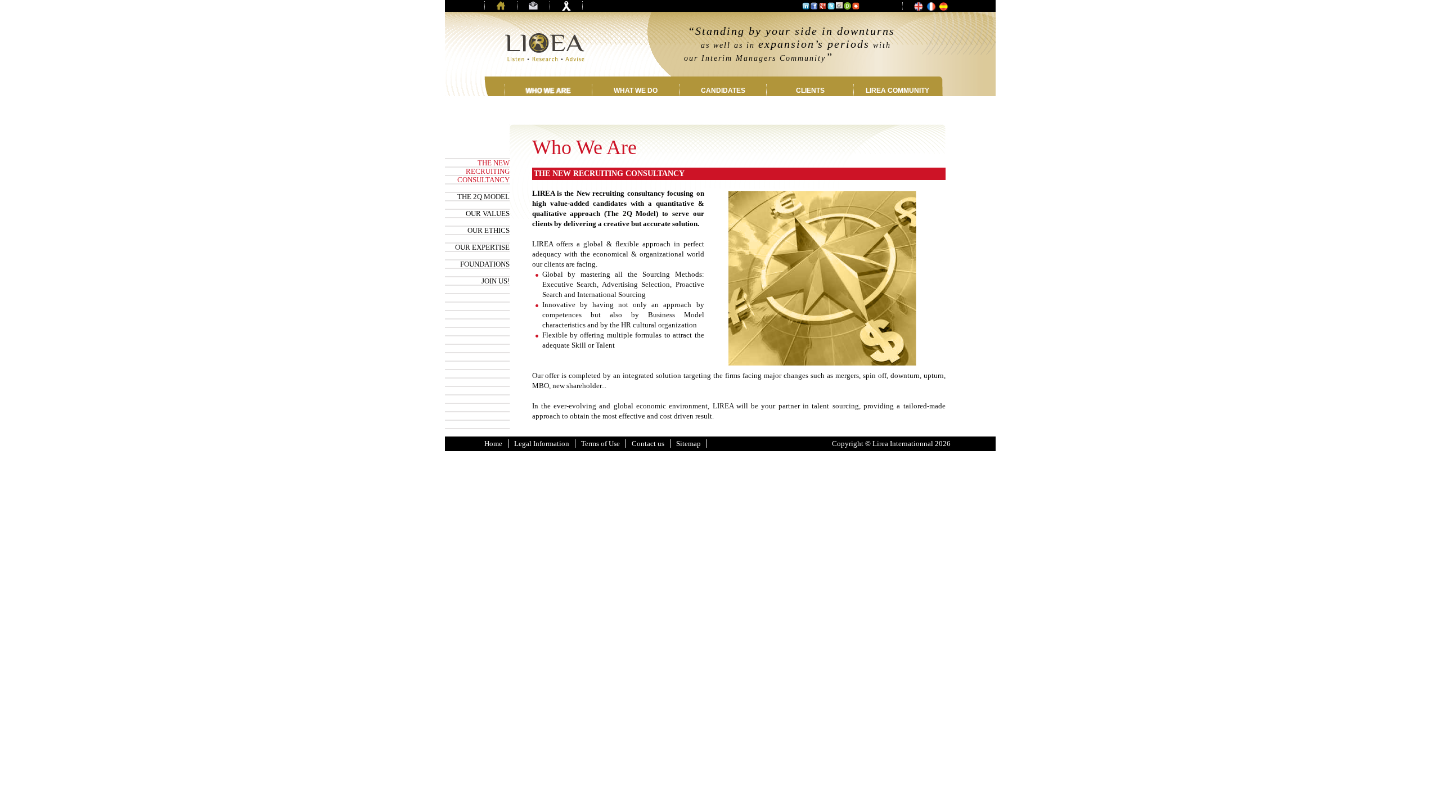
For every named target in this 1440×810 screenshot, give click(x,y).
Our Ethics (488, 230)
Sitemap (688, 443)
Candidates (723, 90)
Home (493, 443)
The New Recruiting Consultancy (483, 171)
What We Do (636, 90)
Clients (810, 90)
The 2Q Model (483, 196)
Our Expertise (482, 247)
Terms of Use (600, 443)
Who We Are (548, 90)
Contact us (648, 443)
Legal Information (541, 443)
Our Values (488, 213)
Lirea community (897, 90)
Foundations (485, 264)
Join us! (496, 281)
